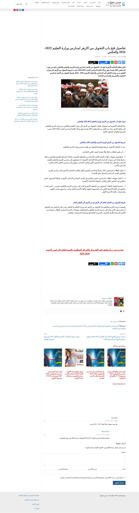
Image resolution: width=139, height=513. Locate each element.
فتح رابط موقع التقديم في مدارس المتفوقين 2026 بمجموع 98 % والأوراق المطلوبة (116, 374)
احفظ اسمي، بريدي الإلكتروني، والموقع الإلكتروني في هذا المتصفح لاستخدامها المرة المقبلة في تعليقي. (91, 478)
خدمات (103, 56)
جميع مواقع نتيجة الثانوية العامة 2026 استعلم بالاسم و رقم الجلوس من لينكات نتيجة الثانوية (74, 374)
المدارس (63, 326)
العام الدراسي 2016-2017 (88, 326)
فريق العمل (35, 504)
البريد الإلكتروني (92, 469)
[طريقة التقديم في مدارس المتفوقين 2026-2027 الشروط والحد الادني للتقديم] (95, 358)
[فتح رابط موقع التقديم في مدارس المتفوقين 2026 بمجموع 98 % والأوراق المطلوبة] (116, 358)
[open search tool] (26, 4)
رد (44, 420)
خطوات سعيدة (120, 56)
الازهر (117, 326)
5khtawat (105, 431)
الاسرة (112, 326)
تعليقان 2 (96, 56)
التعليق (123, 452)
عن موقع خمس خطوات (31, 500)
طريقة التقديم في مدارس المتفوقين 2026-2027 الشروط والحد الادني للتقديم (95, 374)
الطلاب (98, 326)
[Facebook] (23, 10)
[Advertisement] (84, 29)
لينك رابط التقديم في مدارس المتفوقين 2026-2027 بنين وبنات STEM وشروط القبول (53, 374)
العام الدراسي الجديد (73, 326)
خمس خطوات (114, 2)
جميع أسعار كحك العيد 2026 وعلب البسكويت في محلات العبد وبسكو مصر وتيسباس (27, 107)
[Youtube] (17, 10)
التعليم (103, 326)
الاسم (123, 469)
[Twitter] (20, 10)
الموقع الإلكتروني (63, 469)
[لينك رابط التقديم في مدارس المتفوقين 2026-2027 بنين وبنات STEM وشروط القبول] (53, 358)
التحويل (107, 326)
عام (111, 321)
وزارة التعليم (116, 328)
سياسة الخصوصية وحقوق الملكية (29, 495)
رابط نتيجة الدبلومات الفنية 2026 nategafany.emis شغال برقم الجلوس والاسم (27, 91)
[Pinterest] (15, 10)
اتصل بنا (36, 508)
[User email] (121, 311)
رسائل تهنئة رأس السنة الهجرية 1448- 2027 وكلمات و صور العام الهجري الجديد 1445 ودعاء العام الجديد (26, 99)
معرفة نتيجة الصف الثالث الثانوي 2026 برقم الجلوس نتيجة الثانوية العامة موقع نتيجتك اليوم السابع (27, 83)
